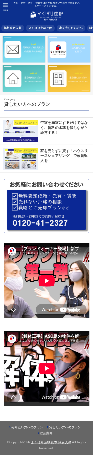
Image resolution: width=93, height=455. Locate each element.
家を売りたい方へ (71, 27)
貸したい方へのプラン (65, 427)
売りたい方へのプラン (27, 427)
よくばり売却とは (40, 27)
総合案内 (46, 433)
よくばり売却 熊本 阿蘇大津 (51, 442)
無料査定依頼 (12, 27)
